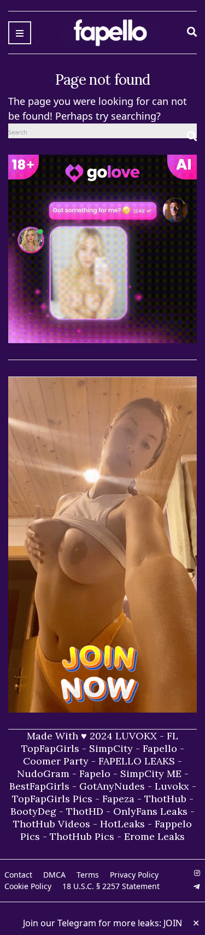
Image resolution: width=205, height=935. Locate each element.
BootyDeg (33, 811)
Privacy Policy (134, 874)
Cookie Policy (27, 886)
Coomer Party (56, 761)
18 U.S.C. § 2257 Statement (111, 886)
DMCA (54, 874)
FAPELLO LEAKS (136, 761)
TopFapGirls (50, 748)
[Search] (192, 131)
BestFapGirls (39, 786)
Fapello (160, 748)
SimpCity (111, 748)
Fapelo (94, 773)
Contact (18, 874)
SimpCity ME (150, 773)
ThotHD (84, 811)
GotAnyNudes (112, 786)
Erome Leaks (154, 836)
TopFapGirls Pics (52, 798)
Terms (88, 874)
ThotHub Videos (51, 824)
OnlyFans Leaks (150, 811)
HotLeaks (122, 824)
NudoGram (43, 773)
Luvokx (172, 786)
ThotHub (165, 798)
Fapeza (118, 798)
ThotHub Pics (82, 836)
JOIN (172, 923)
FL (172, 736)
